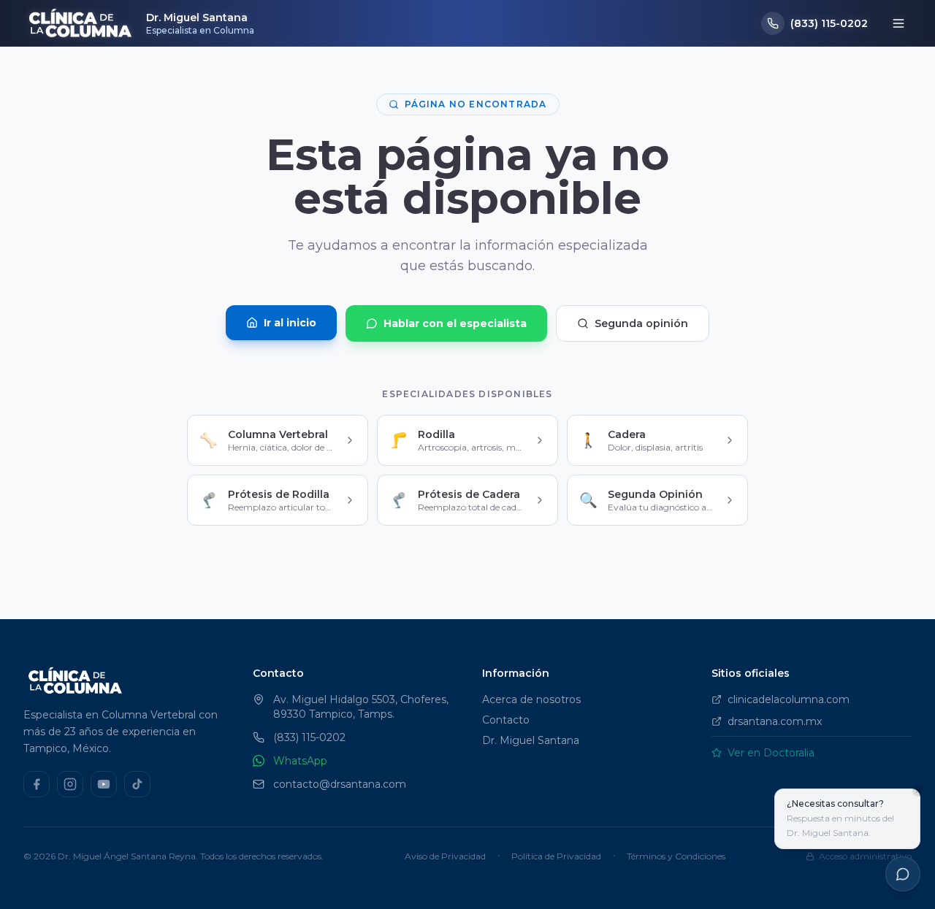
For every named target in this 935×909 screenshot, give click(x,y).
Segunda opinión (641, 323)
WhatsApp (300, 760)
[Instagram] (70, 784)
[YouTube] (104, 784)
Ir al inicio (290, 322)
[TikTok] (137, 784)
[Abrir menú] (898, 23)
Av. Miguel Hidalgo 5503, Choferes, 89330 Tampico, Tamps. (361, 707)
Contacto (506, 719)
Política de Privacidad (556, 856)
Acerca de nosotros (531, 699)
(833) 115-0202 (309, 737)
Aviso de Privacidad (445, 856)
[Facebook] (36, 784)
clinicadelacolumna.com (789, 699)
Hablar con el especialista (455, 323)
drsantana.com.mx (775, 721)
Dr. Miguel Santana (530, 740)
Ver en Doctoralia (771, 752)
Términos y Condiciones (676, 856)
